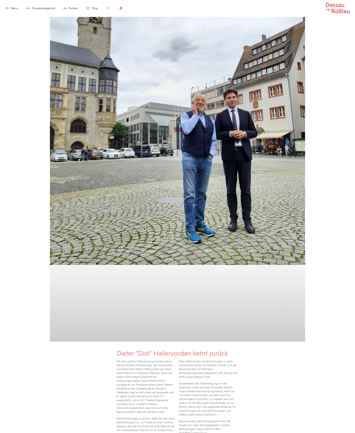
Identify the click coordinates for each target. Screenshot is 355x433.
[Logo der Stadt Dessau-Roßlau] (337, 12)
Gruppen (43, 8)
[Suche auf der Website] (108, 8)
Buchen (73, 8)
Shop (94, 8)
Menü (14, 8)
